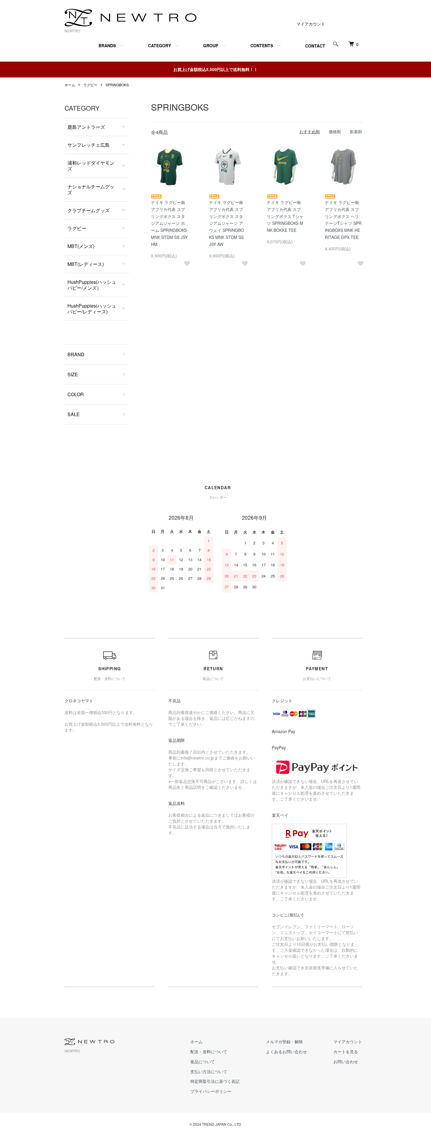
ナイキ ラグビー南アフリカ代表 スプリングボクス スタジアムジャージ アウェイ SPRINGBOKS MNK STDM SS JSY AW (226, 223)
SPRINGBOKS (117, 84)
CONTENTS (261, 45)
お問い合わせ (345, 1061)
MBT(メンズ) (80, 246)
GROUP (210, 45)
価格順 (335, 131)
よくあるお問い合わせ (286, 1051)
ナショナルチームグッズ (90, 189)
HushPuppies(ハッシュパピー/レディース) (91, 308)
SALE (73, 414)
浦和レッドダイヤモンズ (90, 165)
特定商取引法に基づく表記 (215, 1081)
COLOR (75, 394)
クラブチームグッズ (88, 210)
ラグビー (90, 84)
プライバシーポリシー (210, 1091)
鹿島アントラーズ (86, 127)
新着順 (356, 131)
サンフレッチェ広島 (88, 144)
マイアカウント (310, 24)
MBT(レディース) (85, 264)
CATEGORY (159, 45)
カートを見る (345, 1051)
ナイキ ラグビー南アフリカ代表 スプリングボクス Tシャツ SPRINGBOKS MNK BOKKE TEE (285, 216)
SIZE (72, 374)
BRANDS (107, 45)
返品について (202, 1061)
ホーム (70, 84)
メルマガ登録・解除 (284, 1041)
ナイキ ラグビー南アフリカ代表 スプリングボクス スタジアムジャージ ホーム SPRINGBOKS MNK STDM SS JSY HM (169, 223)
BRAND (75, 354)
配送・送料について (208, 1051)
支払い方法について (208, 1071)
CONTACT (315, 46)
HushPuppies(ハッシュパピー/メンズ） (91, 284)
